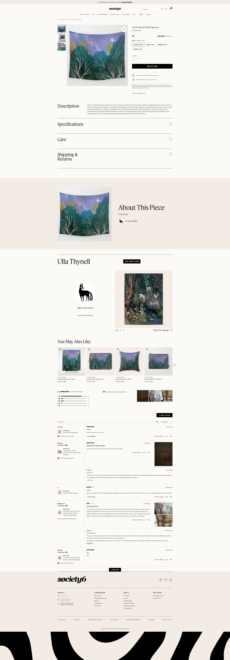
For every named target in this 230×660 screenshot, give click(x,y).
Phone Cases (126, 14)
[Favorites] (166, 9)
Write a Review (166, 415)
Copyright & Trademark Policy (133, 619)
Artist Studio (156, 598)
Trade (148, 14)
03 (124, 330)
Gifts (134, 14)
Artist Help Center (158, 596)
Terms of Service (114, 619)
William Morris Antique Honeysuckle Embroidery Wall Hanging (71, 453)
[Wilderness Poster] (143, 299)
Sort (157, 422)
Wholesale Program (129, 606)
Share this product (138, 93)
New (93, 14)
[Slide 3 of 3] (62, 47)
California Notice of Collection (95, 619)
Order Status (98, 603)
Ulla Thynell (137, 30)
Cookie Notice (76, 619)
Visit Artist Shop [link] (132, 261)
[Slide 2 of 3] (62, 38)
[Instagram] (160, 579)
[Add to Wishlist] (60, 349)
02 (120, 330)
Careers (126, 598)
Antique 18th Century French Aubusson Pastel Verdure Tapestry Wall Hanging (71, 513)
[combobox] (150, 9)
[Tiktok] (170, 579)
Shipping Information (101, 598)
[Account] (162, 9)
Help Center (98, 596)
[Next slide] (174, 365)
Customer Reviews (129, 603)
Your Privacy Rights (167, 619)
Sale (141, 14)
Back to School (84, 14)
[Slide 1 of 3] (62, 29)
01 (116, 330)
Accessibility (151, 619)
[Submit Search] (142, 9)
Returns (97, 601)
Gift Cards (98, 606)
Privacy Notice (62, 619)
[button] (165, 36)
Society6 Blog (128, 601)
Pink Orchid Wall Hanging (70, 432)
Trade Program (128, 608)
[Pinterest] (165, 579)
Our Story (126, 596)
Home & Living (115, 14)
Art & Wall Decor (102, 14)
